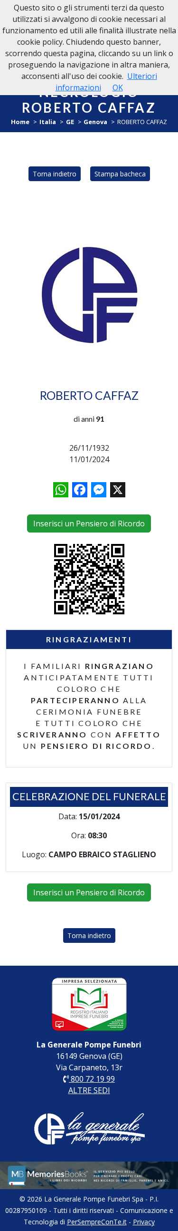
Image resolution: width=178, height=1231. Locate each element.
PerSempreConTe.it (97, 1221)
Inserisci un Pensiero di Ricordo (89, 523)
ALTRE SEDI (89, 1090)
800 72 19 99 (92, 1079)
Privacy (144, 1221)
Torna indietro (54, 173)
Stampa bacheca (120, 173)
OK (117, 87)
